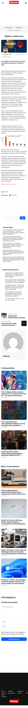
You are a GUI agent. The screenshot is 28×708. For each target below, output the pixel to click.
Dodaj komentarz (14, 639)
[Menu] (2, 3)
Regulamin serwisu (20, 692)
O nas (27, 692)
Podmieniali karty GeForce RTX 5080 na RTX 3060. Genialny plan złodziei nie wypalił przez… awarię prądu (14, 287)
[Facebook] (16, 54)
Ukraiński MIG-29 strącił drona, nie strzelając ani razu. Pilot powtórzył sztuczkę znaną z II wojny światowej (14, 275)
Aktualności (18, 27)
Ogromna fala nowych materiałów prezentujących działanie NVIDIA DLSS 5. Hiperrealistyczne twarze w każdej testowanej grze (13, 245)
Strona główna (9, 27)
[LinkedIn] (21, 54)
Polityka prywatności (11, 692)
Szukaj (22, 218)
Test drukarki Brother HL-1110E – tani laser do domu (14, 299)
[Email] (23, 54)
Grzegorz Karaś (9, 273)
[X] (19, 54)
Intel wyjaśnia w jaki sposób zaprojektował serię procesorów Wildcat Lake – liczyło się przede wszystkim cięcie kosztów (13, 294)
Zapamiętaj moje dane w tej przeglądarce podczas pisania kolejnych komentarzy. (13, 633)
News (6, 192)
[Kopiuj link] (26, 54)
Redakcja (6, 356)
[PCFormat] (14, 701)
